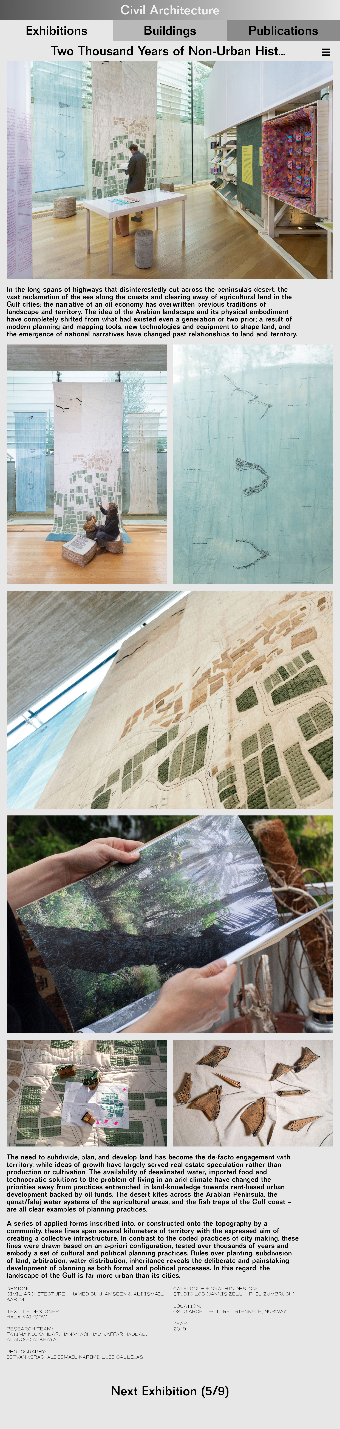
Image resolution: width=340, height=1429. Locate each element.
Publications (283, 30)
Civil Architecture (169, 10)
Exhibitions (57, 30)
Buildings (170, 30)
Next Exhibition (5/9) (170, 1391)
